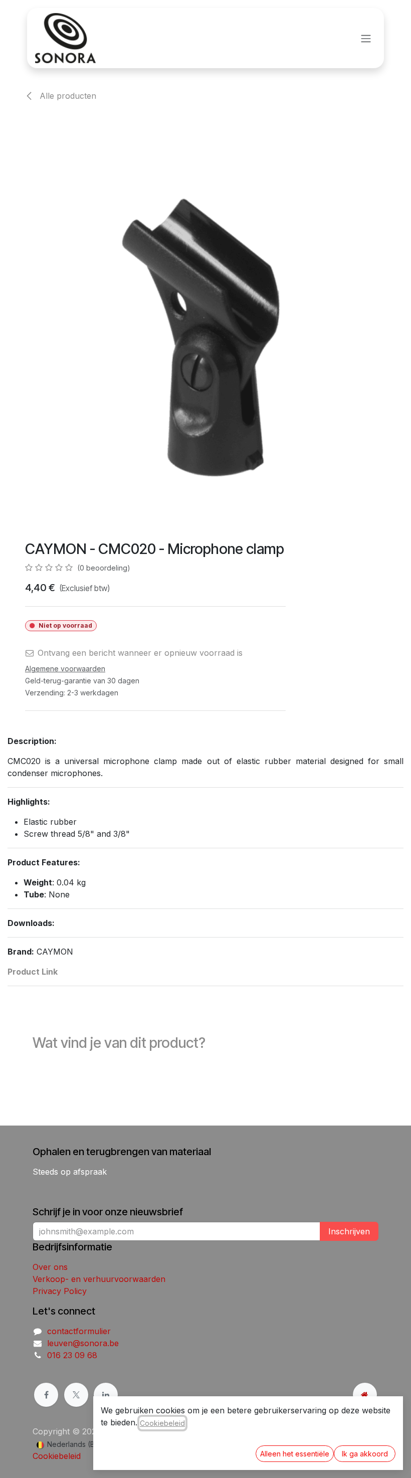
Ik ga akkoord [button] (365, 1453)
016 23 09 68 (72, 1355)
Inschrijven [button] (349, 1231)
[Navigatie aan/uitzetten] (366, 38)
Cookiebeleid (57, 1456)
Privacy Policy (60, 1291)
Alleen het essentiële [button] (294, 1453)
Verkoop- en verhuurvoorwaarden (99, 1279)
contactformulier (79, 1331)
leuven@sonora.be (83, 1343)
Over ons (50, 1267)
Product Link (33, 972)
